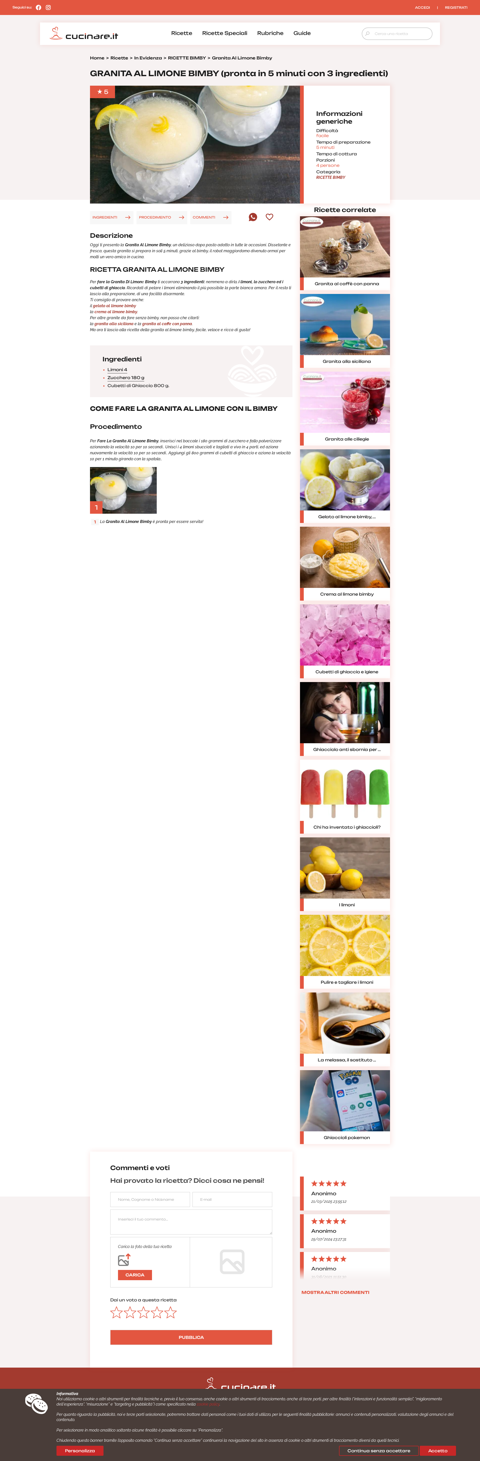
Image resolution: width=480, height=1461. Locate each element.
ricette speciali (224, 33)
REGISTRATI (456, 7)
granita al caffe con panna (167, 323)
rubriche (270, 33)
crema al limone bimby (115, 311)
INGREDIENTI (104, 217)
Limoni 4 (117, 369)
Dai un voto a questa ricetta (143, 1299)
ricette (181, 33)
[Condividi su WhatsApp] (253, 220)
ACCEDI (422, 7)
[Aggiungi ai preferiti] (270, 217)
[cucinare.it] (84, 33)
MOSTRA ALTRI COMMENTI (336, 1292)
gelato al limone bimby (114, 305)
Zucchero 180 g (126, 377)
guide (302, 33)
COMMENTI (204, 217)
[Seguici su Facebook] (37, 7)
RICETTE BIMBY (330, 177)
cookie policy (208, 1404)
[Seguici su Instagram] (47, 7)
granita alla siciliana (114, 323)
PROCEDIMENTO (155, 217)
